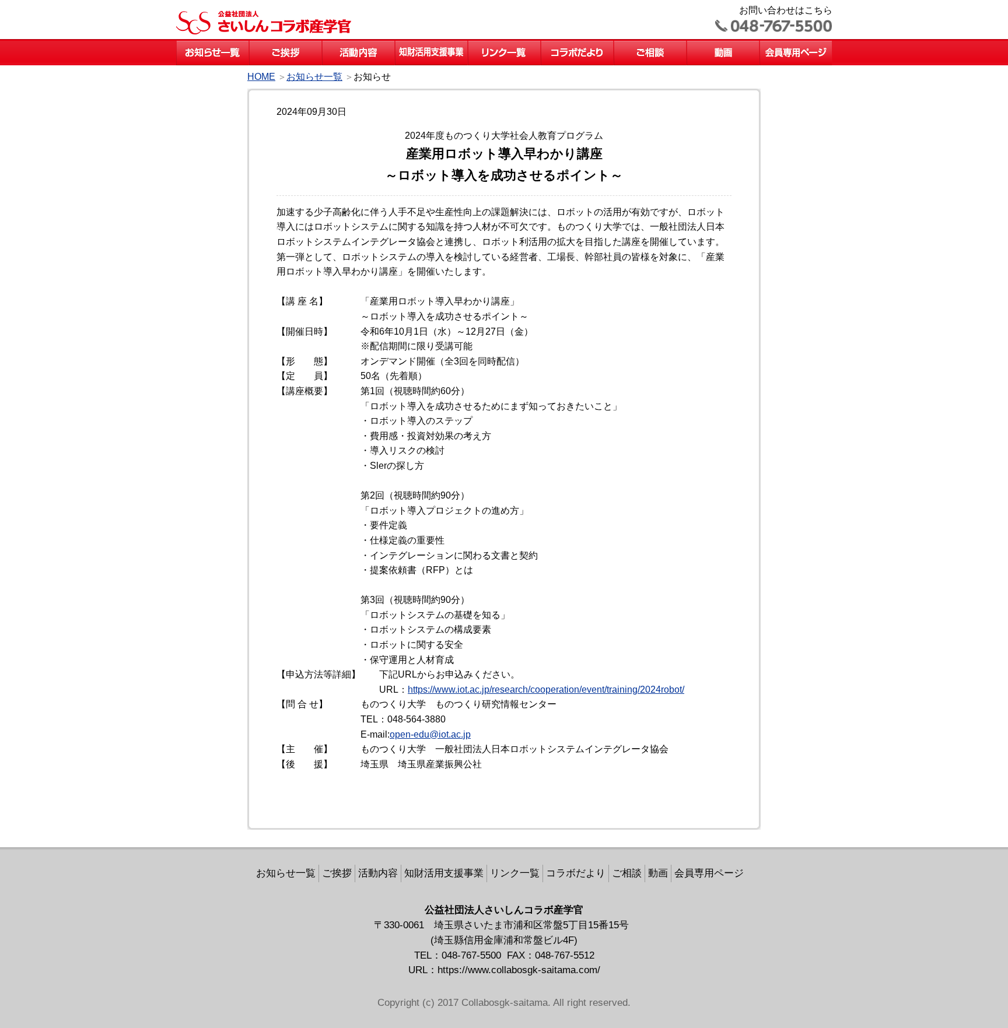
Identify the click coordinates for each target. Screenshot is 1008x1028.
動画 (658, 873)
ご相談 (627, 873)
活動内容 (378, 873)
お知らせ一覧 (314, 77)
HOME (261, 77)
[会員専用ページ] (796, 45)
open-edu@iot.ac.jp (430, 734)
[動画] (723, 45)
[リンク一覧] (504, 45)
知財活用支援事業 (444, 873)
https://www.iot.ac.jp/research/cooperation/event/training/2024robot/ (546, 689)
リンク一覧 (515, 873)
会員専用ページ (709, 873)
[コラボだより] (577, 45)
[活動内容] (358, 45)
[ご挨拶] (285, 45)
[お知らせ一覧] (212, 45)
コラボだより (576, 873)
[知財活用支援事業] (431, 45)
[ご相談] (650, 45)
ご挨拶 (337, 873)
